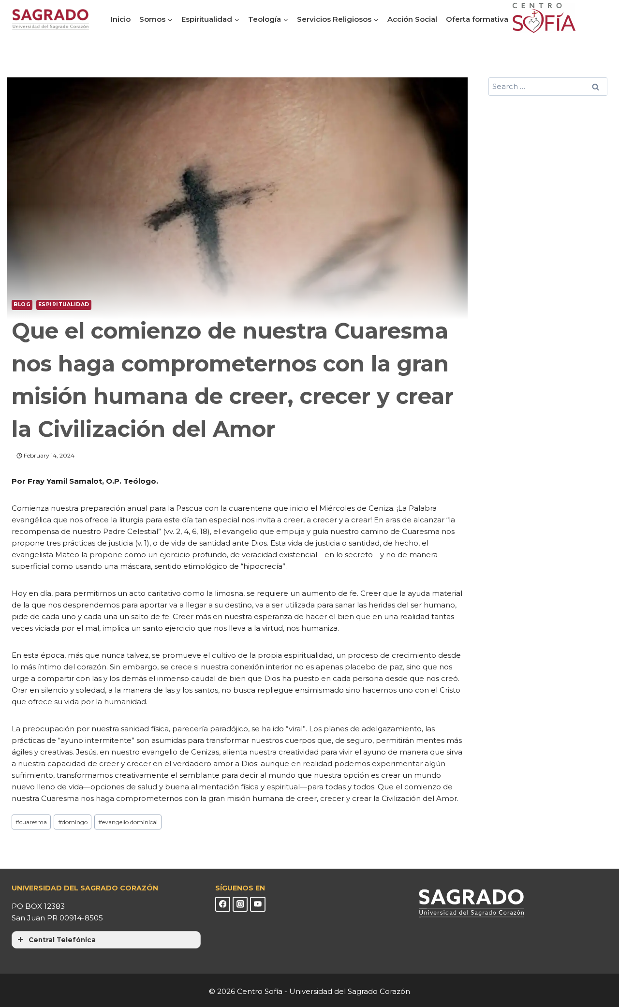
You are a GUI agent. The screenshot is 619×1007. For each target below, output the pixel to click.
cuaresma (31, 822)
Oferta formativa (477, 19)
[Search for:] (547, 86)
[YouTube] (257, 904)
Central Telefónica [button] (62, 940)
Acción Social (412, 19)
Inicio (121, 19)
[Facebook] (223, 904)
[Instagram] (240, 904)
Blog (22, 304)
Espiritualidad (63, 304)
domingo (73, 822)
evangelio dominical (128, 822)
